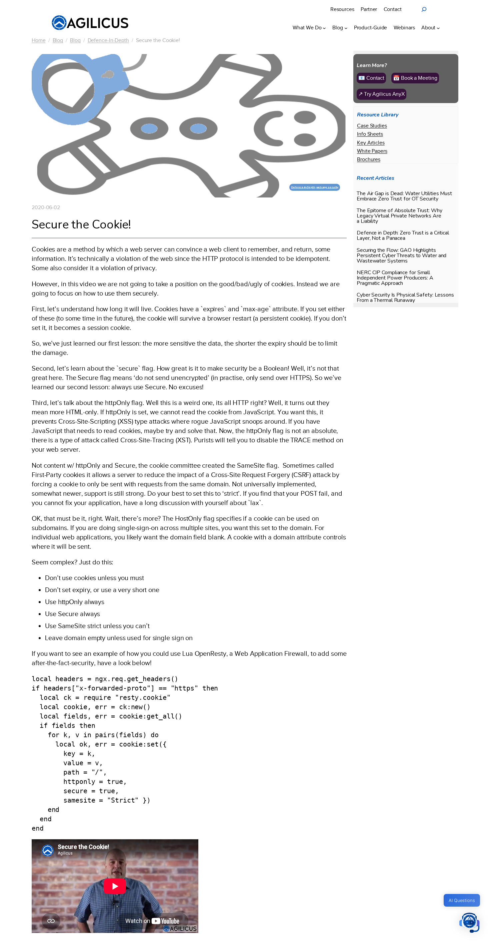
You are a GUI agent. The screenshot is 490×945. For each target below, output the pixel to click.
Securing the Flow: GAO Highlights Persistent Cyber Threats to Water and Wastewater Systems (401, 256)
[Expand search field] (424, 9)
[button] (469, 923)
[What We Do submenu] (324, 27)
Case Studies (372, 126)
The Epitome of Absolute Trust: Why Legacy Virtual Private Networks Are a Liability (399, 216)
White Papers (372, 151)
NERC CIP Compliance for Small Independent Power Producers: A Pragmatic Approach (395, 278)
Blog (58, 40)
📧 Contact (371, 78)
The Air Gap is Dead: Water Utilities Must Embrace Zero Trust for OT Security (404, 196)
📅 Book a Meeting (415, 78)
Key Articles (371, 143)
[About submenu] (438, 27)
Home (39, 40)
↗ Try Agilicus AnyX (381, 94)
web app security (327, 187)
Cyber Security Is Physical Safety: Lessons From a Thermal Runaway (405, 297)
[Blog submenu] (346, 27)
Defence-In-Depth (108, 40)
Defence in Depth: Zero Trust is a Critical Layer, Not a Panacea (403, 235)
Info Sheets (370, 134)
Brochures (368, 159)
